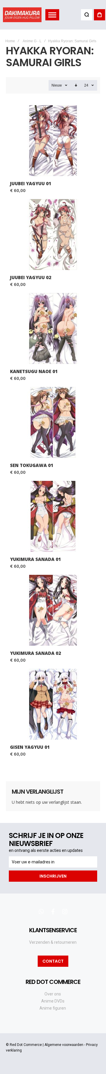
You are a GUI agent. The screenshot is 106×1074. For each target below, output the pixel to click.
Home (10, 41)
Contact (53, 961)
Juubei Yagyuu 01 (53, 140)
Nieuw (57, 85)
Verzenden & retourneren (53, 942)
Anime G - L (32, 41)
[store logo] (22, 14)
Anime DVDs (52, 1001)
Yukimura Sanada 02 (53, 610)
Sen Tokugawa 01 (53, 422)
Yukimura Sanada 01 (53, 516)
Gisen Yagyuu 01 (53, 704)
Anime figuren (52, 1008)
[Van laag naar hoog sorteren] (76, 85)
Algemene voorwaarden (63, 1045)
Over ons (52, 994)
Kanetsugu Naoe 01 (53, 328)
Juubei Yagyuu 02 (53, 234)
